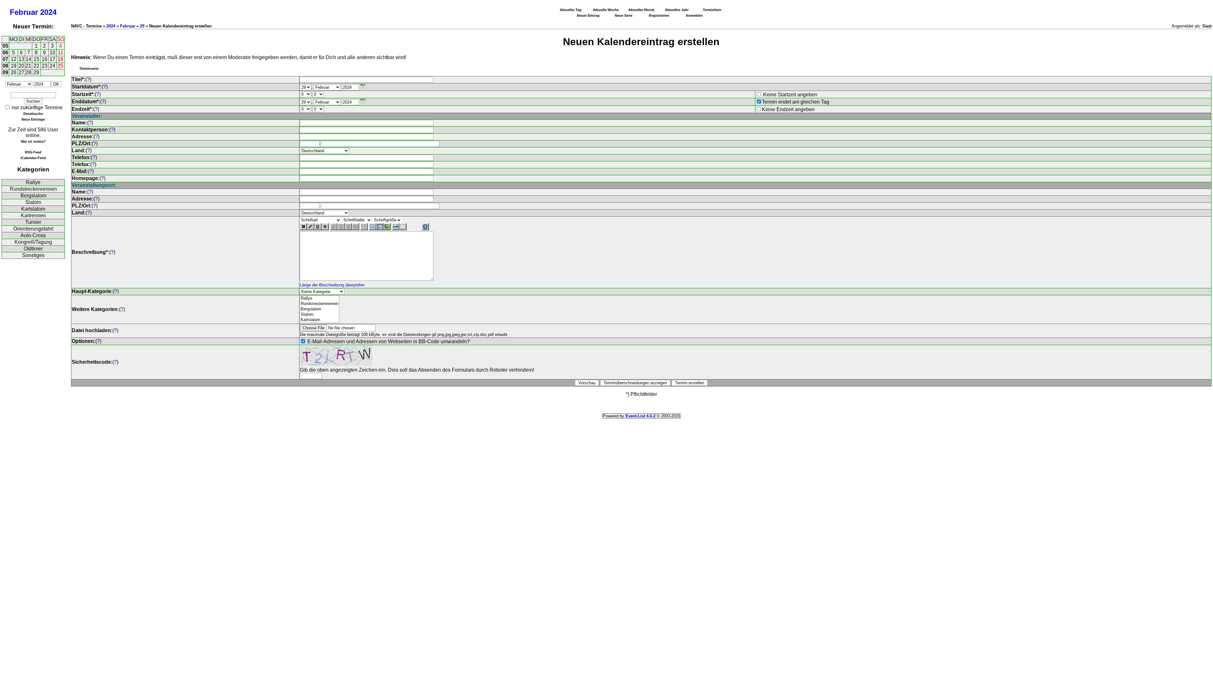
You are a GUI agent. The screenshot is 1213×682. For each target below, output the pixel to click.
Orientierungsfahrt (33, 228)
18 (60, 59)
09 (5, 72)
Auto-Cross (33, 235)
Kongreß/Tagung (33, 242)
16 (44, 59)
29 (36, 72)
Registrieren (659, 15)
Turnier (33, 222)
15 (36, 59)
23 (44, 66)
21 (28, 66)
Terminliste (712, 10)
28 (28, 72)
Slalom (33, 202)
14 (28, 59)
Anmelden (694, 15)
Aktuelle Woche (606, 10)
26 (13, 72)
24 (52, 66)
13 (21, 59)
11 (60, 52)
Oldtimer (33, 248)
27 (21, 72)
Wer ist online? (33, 141)
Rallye (33, 182)
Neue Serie (623, 15)
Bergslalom (33, 195)
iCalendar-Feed (33, 158)
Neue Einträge (33, 119)
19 (13, 66)
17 (52, 59)
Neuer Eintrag (588, 15)
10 (52, 52)
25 (60, 66)
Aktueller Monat (641, 10)
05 (5, 46)
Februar (24, 12)
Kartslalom (33, 209)
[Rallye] (319, 298)
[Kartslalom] (319, 320)
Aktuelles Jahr (677, 10)
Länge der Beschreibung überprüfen (332, 285)
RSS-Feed (33, 152)
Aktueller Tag (571, 10)
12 (13, 59)
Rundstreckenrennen (33, 189)
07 (5, 59)
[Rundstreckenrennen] (319, 304)
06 (5, 52)
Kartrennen (33, 215)
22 (36, 66)
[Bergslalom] (319, 309)
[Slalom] (319, 314)
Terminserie (89, 68)
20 (21, 66)
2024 (48, 12)
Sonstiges (33, 255)
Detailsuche (33, 114)
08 (5, 66)
